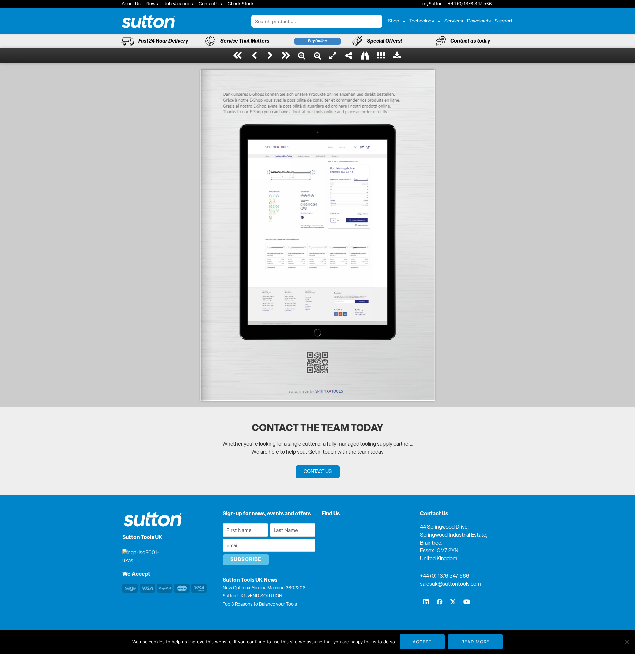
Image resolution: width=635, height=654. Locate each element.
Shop (393, 21)
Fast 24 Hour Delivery (163, 41)
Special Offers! (384, 41)
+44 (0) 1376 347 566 (444, 576)
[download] (397, 55)
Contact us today (470, 41)
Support (504, 21)
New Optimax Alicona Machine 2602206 (264, 588)
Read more (475, 641)
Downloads (479, 21)
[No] (626, 641)
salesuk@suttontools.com (450, 584)
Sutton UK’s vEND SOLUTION (252, 596)
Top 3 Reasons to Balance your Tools (260, 604)
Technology (421, 21)
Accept (422, 641)
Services (453, 21)
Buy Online (317, 41)
